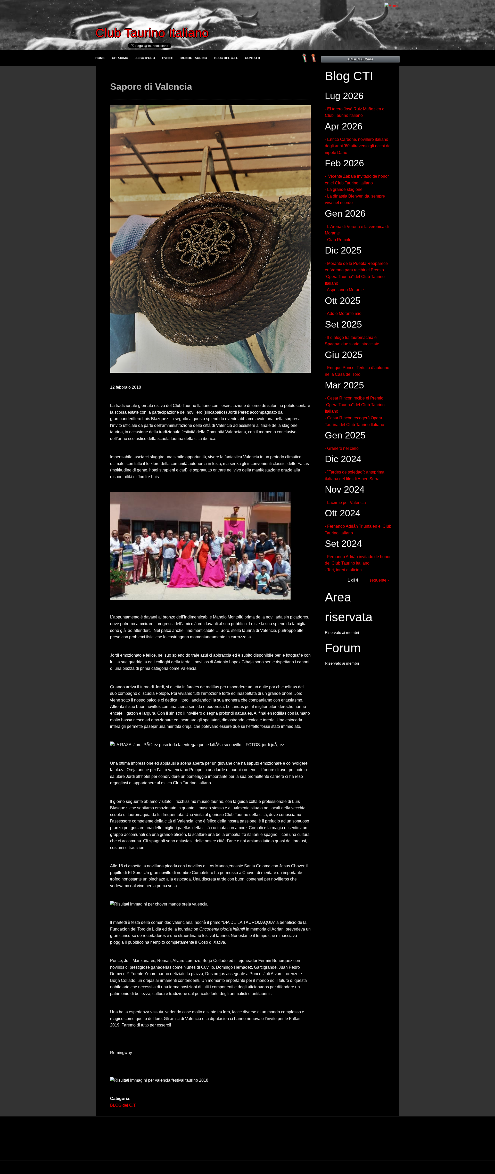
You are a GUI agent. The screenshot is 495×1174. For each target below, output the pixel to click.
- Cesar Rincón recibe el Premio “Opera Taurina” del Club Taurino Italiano (355, 404)
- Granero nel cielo (342, 448)
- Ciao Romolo (338, 240)
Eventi (167, 58)
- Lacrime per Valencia (345, 502)
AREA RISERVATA (360, 59)
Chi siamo (120, 58)
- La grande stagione (343, 189)
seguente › (379, 580)
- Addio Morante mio (343, 313)
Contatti (252, 58)
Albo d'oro (145, 58)
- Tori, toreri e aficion (343, 570)
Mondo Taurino (193, 58)
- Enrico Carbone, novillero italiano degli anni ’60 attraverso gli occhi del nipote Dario (358, 146)
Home (100, 58)
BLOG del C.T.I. (226, 58)
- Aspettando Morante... (346, 290)
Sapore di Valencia (151, 86)
